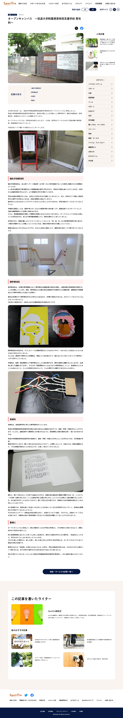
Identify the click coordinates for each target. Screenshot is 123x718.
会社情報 (42, 711)
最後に (33, 100)
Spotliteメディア (88, 700)
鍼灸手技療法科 (36, 88)
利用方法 (42, 700)
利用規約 (73, 711)
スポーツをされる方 (37, 3)
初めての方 (22, 3)
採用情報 (98, 3)
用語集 (81, 711)
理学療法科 (34, 92)
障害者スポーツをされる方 (28, 700)
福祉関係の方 (63, 700)
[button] (110, 9)
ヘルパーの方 (54, 3)
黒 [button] (85, 9)
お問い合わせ (110, 3)
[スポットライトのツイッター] (26, 695)
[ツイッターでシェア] (76, 28)
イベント (88, 3)
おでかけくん (67, 3)
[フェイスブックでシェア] (81, 28)
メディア (78, 3)
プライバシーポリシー (62, 711)
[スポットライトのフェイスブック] (32, 695)
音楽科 (33, 96)
